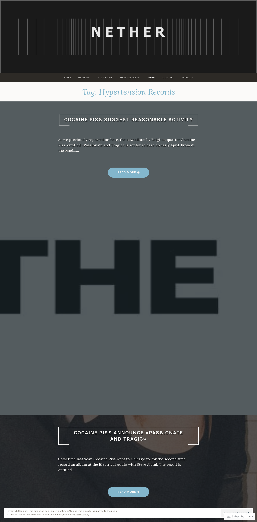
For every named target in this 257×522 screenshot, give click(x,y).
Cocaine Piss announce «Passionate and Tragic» (128, 436)
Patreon (187, 77)
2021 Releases (129, 77)
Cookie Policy (81, 514)
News (67, 77)
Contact (168, 77)
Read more (122, 173)
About (151, 77)
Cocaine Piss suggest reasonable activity (128, 119)
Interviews (105, 77)
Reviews (84, 77)
